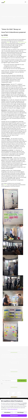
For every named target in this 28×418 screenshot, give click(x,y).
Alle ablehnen (7, 412)
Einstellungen (21, 412)
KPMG (8, 42)
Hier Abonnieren (21, 380)
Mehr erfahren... (14, 362)
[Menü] (25, 2)
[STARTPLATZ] (3, 2)
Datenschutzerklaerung (12, 409)
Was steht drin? (14, 378)
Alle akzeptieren (14, 415)
